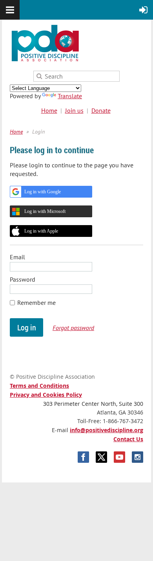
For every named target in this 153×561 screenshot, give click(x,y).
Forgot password (73, 328)
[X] (101, 457)
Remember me (36, 302)
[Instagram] (137, 457)
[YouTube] (119, 457)
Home (49, 110)
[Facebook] (83, 457)
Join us (74, 110)
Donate (101, 110)
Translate (70, 96)
